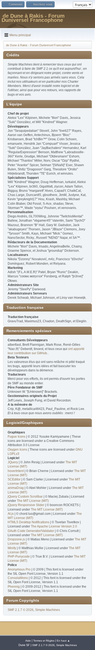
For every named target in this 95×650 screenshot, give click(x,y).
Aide (28, 640)
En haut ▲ (63, 640)
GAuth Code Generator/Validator (31, 531)
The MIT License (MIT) (33, 501)
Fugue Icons (16, 436)
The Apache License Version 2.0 (54, 526)
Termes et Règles (43, 640)
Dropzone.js (16, 539)
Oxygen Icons (17, 449)
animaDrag (16, 488)
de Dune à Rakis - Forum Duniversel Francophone (33, 18)
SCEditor (14, 479)
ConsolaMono (18, 578)
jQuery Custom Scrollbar (25, 496)
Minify (12, 548)
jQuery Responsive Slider (26, 505)
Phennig (14, 586)
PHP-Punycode (19, 556)
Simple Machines (47, 610)
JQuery (13, 462)
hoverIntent (16, 471)
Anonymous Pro (19, 569)
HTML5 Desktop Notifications (28, 522)
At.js (11, 514)
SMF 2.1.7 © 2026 (21, 610)
